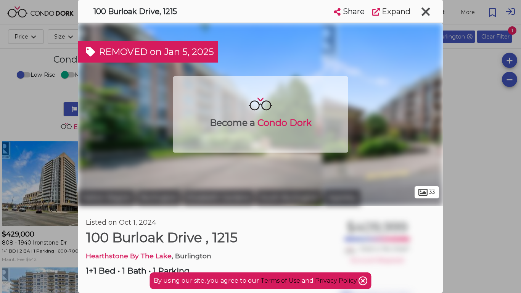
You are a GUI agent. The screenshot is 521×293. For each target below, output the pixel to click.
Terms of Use (280, 280)
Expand (395, 11)
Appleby (342, 197)
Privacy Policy (337, 280)
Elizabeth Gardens (218, 197)
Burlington (159, 197)
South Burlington (289, 197)
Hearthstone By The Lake (129, 256)
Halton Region (106, 197)
